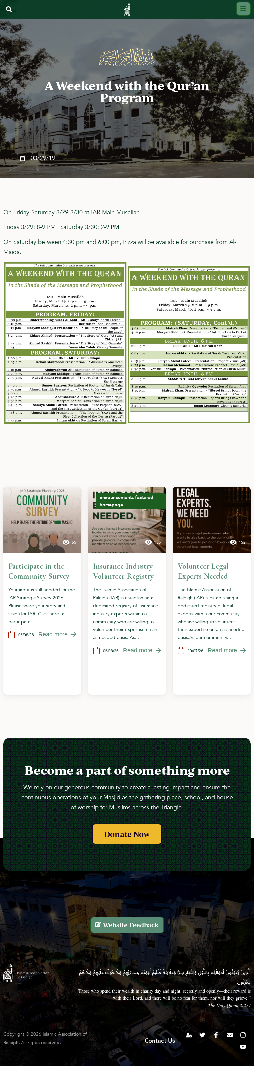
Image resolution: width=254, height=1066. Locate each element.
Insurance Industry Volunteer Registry (123, 571)
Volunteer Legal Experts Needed (203, 571)
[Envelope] (229, 1035)
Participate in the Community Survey (38, 571)
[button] (8, 9)
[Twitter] (202, 1035)
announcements (117, 497)
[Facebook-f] (216, 1035)
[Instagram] (243, 1035)
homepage (111, 505)
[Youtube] (243, 1047)
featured (144, 497)
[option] (42, 591)
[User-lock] (189, 1035)
